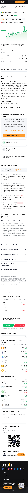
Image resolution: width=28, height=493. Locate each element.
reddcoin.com (14, 414)
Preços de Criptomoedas (5, 7)
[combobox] (13, 337)
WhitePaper (22, 414)
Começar (7, 487)
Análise (13, 69)
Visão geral (5, 69)
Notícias (20, 69)
